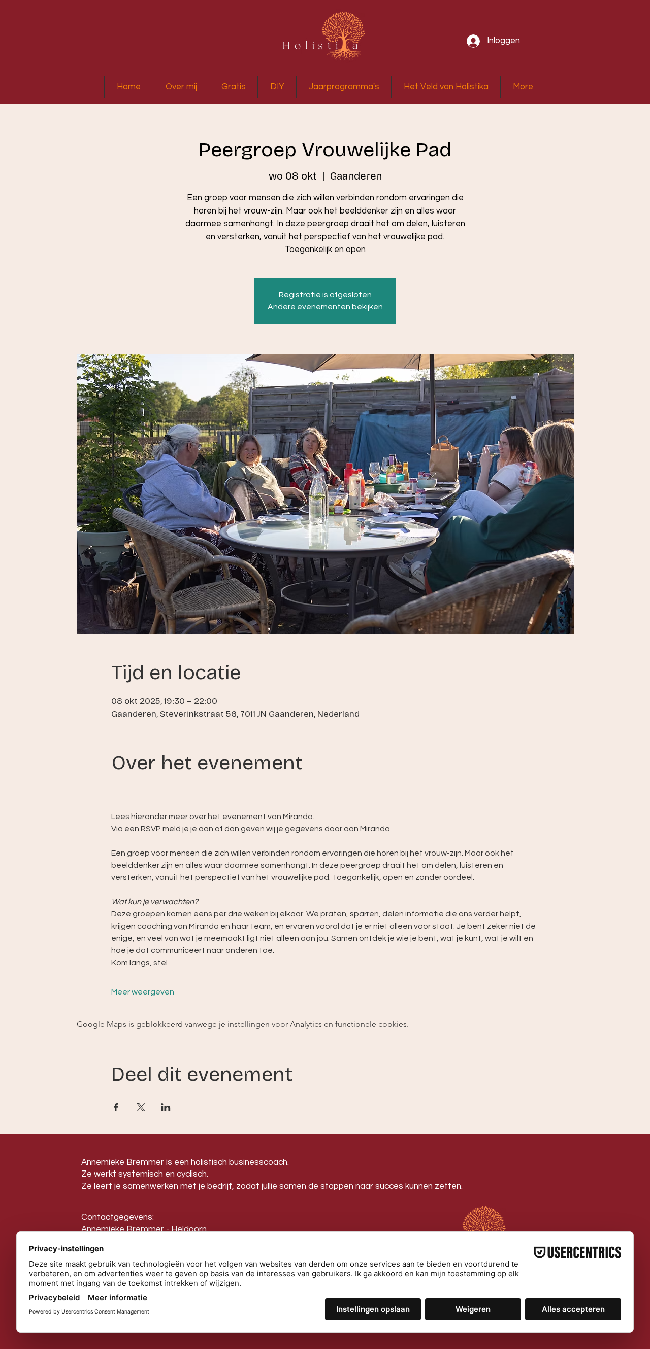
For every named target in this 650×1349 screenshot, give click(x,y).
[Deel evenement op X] (141, 1107)
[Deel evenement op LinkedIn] (166, 1107)
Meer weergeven (142, 992)
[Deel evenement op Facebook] (116, 1107)
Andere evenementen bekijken (325, 307)
